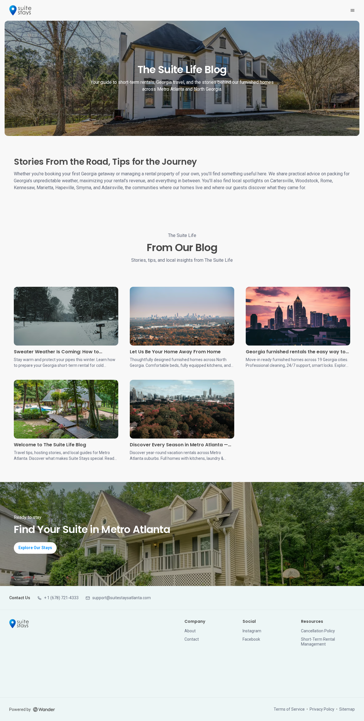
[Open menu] (352, 10)
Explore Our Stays (35, 547)
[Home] (19, 623)
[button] (58, 597)
